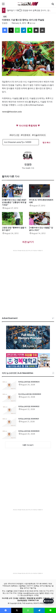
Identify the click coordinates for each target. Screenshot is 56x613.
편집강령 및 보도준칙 (34, 598)
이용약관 (46, 598)
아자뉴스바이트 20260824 (29, 382)
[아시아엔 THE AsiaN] (28, 4)
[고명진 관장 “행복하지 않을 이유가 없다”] (14, 218)
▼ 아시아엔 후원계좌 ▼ (28, 125)
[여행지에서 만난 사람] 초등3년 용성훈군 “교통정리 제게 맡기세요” (14, 202)
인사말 (15, 598)
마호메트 (26, 135)
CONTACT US (33, 600)
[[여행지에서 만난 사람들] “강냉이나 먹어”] (41, 218)
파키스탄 (15, 135)
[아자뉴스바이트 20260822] (9, 409)
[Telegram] (23, 30)
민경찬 (4, 23)
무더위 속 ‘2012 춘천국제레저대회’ (41, 201)
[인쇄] (42, 30)
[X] (11, 30)
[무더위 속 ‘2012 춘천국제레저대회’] (41, 190)
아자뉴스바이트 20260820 (28, 431)
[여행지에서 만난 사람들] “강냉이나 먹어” (41, 228)
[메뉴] (3, 5)
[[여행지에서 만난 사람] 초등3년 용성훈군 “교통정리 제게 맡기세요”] (14, 190)
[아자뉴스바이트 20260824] (9, 385)
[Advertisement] (28, 281)
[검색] (52, 5)
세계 (4, 17)
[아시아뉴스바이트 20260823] (9, 397)
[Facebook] (4, 30)
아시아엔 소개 (7, 598)
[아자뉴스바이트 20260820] (9, 434)
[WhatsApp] (17, 30)
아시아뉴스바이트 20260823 (29, 394)
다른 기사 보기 (28, 445)
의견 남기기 (28, 242)
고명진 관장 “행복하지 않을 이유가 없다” (14, 228)
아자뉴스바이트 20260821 (28, 418)
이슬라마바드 (39, 135)
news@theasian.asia (12, 111)
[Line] (29, 30)
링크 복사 (46, 142)
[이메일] (36, 30)
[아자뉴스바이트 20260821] (9, 422)
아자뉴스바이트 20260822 (28, 406)
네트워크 (22, 598)
